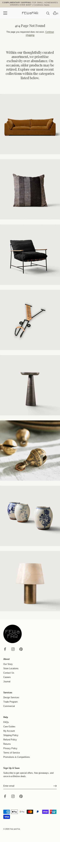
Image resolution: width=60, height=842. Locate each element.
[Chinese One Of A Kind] (30, 516)
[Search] (48, 14)
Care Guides (9, 726)
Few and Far (15, 829)
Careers (7, 677)
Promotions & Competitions (16, 757)
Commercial (9, 706)
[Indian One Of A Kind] (30, 450)
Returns (7, 744)
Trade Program (10, 702)
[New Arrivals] (30, 189)
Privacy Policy (10, 748)
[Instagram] (13, 649)
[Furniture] (30, 255)
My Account (9, 731)
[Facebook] (5, 649)
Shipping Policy (10, 735)
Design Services (11, 697)
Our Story (8, 664)
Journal (6, 681)
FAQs (6, 722)
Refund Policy (10, 739)
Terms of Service (11, 752)
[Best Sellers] (30, 124)
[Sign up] (55, 786)
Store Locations (10, 668)
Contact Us (8, 673)
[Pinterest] (21, 649)
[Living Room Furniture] (30, 385)
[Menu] (5, 13)
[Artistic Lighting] (30, 581)
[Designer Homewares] (30, 320)
